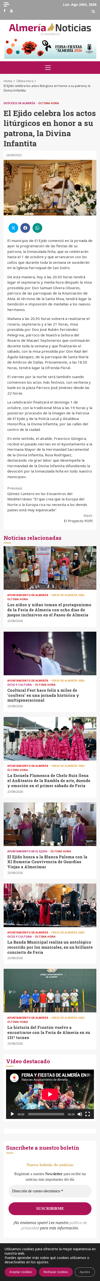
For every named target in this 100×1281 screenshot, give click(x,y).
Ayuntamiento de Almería (28, 595)
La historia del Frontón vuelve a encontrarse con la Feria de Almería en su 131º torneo (50, 990)
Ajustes (85, 1272)
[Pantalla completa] (87, 1114)
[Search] (93, 11)
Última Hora (48, 103)
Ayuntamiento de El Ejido (27, 851)
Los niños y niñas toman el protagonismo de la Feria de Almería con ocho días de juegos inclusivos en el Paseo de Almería (50, 568)
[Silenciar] (79, 1114)
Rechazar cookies (56, 1272)
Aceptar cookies (20, 1272)
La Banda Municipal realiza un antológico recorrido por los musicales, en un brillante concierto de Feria (50, 905)
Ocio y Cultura (20, 684)
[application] (50, 1094)
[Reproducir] (12, 1114)
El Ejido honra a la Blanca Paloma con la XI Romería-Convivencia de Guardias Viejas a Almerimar (50, 824)
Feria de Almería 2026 (68, 595)
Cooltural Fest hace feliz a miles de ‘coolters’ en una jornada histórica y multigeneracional (50, 653)
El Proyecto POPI (78, 518)
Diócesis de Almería (20, 103)
